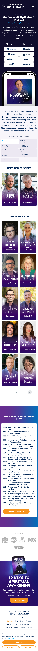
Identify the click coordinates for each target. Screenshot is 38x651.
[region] (19, 640)
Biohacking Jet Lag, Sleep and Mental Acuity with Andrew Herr (20, 445)
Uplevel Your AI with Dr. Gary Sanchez (18, 488)
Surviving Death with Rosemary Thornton (19, 467)
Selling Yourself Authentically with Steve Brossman (21, 471)
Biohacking (5, 146)
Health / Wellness (22, 141)
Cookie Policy (11, 638)
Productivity (5, 160)
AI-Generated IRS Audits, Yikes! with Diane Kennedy (19, 504)
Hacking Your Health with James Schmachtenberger (20, 500)
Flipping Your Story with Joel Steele (21, 496)
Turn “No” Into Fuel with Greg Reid (20, 491)
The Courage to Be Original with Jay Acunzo (20, 450)
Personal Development (24, 146)
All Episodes (4, 141)
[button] (33, 6)
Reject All (27, 647)
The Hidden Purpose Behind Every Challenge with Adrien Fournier (20, 437)
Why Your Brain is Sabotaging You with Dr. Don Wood (20, 475)
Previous (2, 188)
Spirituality (5, 155)
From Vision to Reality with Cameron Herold (18, 432)
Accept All (19, 642)
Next (36, 188)
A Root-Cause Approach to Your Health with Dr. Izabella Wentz (19, 458)
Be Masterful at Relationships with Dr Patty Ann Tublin (21, 441)
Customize (10, 647)
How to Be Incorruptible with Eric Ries (20, 428)
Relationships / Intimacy (24, 155)
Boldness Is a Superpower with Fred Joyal (19, 462)
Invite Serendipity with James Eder (20, 494)
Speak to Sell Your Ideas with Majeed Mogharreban (18, 454)
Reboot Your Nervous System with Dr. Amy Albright (20, 479)
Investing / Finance (23, 150)
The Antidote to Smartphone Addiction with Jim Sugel (18, 484)
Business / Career (5, 150)
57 (25, 392)
